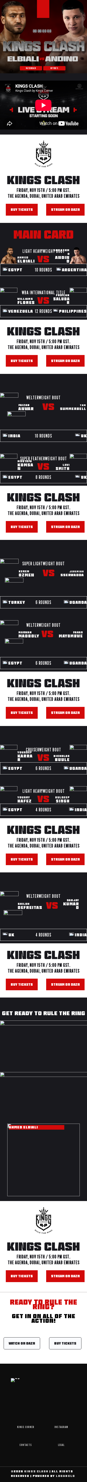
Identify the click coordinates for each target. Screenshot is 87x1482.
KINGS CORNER (25, 1427)
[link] (43, 1045)
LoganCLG (65, 1475)
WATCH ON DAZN (31, 68)
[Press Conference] (43, 1045)
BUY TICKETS (54, 68)
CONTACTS (26, 1445)
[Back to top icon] (77, 1472)
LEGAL (61, 1445)
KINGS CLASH (36, 1471)
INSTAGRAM (61, 1427)
